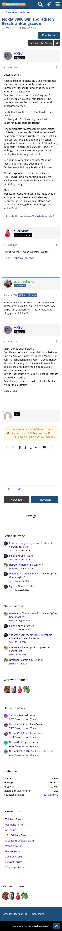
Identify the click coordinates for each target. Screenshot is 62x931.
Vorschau (16, 499)
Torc (11, 550)
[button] (9, 489)
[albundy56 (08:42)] (14, 689)
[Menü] (57, 4)
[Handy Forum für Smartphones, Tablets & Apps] (13, 4)
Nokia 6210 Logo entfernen (24, 742)
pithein (12, 568)
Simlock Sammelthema (22, 715)
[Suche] (40, 4)
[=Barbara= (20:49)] (20, 689)
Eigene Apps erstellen (21, 555)
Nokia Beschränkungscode (19, 258)
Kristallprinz (51, 794)
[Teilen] (57, 43)
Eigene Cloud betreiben (22, 586)
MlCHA (10, 28)
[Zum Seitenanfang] (56, 926)
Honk (11, 620)
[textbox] (31, 468)
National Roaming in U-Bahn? (26, 660)
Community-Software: (31, 925)
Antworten (45, 499)
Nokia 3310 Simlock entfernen (26, 733)
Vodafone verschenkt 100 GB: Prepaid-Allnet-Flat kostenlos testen (31, 636)
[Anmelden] (48, 4)
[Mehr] (56, 67)
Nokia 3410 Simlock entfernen (26, 724)
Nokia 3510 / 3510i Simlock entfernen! (31, 751)
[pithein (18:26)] (26, 689)
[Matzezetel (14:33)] (8, 689)
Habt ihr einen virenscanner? (26, 564)
